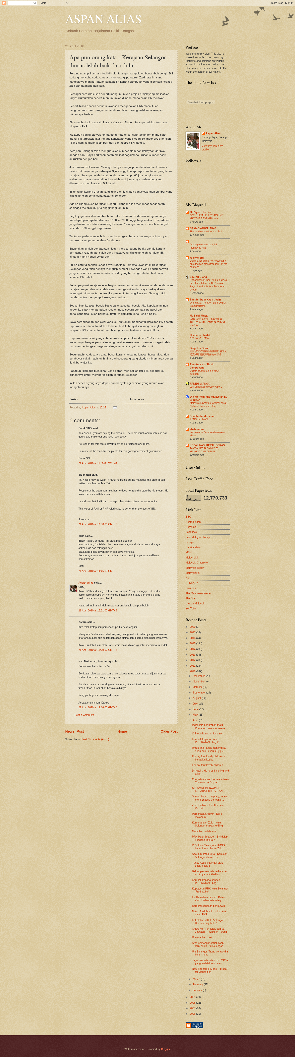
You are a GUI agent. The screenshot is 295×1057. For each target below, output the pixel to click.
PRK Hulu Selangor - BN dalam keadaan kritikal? (210, 838)
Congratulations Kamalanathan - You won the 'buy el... (210, 781)
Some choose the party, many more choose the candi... (209, 798)
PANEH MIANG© (200, 383)
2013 (193, 654)
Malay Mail (192, 557)
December (199, 675)
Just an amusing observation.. (206, 386)
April (196, 720)
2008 (193, 1002)
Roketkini (191, 588)
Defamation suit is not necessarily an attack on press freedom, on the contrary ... (208, 264)
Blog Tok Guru (199, 348)
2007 (193, 1008)
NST (188, 577)
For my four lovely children (207, 765)
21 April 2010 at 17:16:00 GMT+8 (97, 707)
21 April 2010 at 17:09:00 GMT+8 (97, 649)
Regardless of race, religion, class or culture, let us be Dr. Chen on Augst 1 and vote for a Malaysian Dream (208, 285)
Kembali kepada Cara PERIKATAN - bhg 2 (205, 741)
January (198, 990)
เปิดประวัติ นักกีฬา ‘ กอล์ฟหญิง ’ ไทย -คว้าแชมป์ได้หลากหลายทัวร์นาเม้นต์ (207, 322)
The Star (191, 598)
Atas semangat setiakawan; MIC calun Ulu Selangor (208, 944)
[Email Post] (114, 407)
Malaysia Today (195, 567)
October (198, 686)
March (197, 979)
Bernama (191, 526)
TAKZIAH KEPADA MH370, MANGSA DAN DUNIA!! (204, 450)
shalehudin (197, 429)
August (197, 698)
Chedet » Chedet (200, 335)
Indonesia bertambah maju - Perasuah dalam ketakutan (209, 726)
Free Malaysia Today (198, 537)
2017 (193, 632)
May (196, 714)
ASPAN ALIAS (103, 18)
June (196, 709)
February (198, 984)
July (195, 703)
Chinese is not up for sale (207, 733)
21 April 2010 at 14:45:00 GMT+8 (97, 571)
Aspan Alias (89, 407)
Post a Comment (84, 714)
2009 (193, 997)
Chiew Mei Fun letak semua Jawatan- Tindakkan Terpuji (209, 930)
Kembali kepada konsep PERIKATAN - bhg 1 (206, 881)
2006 (193, 1013)
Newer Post (74, 731)
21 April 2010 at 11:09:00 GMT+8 (97, 463)
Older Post (169, 731)
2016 (193, 638)
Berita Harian (193, 521)
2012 (193, 660)
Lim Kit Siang (198, 276)
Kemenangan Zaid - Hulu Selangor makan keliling (207, 824)
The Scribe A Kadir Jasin (205, 299)
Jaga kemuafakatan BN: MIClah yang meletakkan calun (210, 962)
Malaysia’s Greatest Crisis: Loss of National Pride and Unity (208, 405)
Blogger (165, 1049)
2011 (193, 665)
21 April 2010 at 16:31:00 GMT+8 (97, 610)
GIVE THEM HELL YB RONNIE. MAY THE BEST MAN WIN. (207, 217)
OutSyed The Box (201, 212)
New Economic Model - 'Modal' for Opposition (210, 970)
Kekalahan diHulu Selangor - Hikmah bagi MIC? (208, 922)
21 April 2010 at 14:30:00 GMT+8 (97, 524)
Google (190, 542)
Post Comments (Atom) (95, 739)
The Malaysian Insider (198, 593)
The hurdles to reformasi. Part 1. (207, 231)
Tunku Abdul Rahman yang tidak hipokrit (207, 864)
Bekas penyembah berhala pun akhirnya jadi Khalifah (210, 873)
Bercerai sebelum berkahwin (208, 905)
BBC (188, 516)
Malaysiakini (193, 572)
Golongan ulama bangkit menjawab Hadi (203, 246)
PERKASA (192, 583)
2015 (193, 643)
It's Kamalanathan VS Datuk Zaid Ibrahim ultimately (208, 899)
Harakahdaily (193, 547)
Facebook (191, 531)
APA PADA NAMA (199, 338)
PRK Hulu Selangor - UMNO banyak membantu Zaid (208, 847)
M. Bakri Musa (199, 315)
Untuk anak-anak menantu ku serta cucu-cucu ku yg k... (209, 749)
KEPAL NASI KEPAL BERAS (207, 445)
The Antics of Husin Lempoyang (202, 366)
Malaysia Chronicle (197, 562)
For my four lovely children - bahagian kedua (208, 758)
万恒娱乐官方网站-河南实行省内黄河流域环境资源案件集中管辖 (208, 353)
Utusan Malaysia (195, 603)
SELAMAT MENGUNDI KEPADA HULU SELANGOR (210, 789)
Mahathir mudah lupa (204, 831)
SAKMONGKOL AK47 (203, 228)
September (199, 692)
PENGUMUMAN (199, 419)
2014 (193, 649)
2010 (193, 671)
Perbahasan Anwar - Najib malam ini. (207, 815)
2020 (193, 626)
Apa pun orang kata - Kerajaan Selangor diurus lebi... (209, 855)
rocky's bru (197, 257)
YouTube (191, 608)
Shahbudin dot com (202, 416)
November (199, 681)
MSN (188, 552)
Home (122, 731)
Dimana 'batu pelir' (202, 937)
